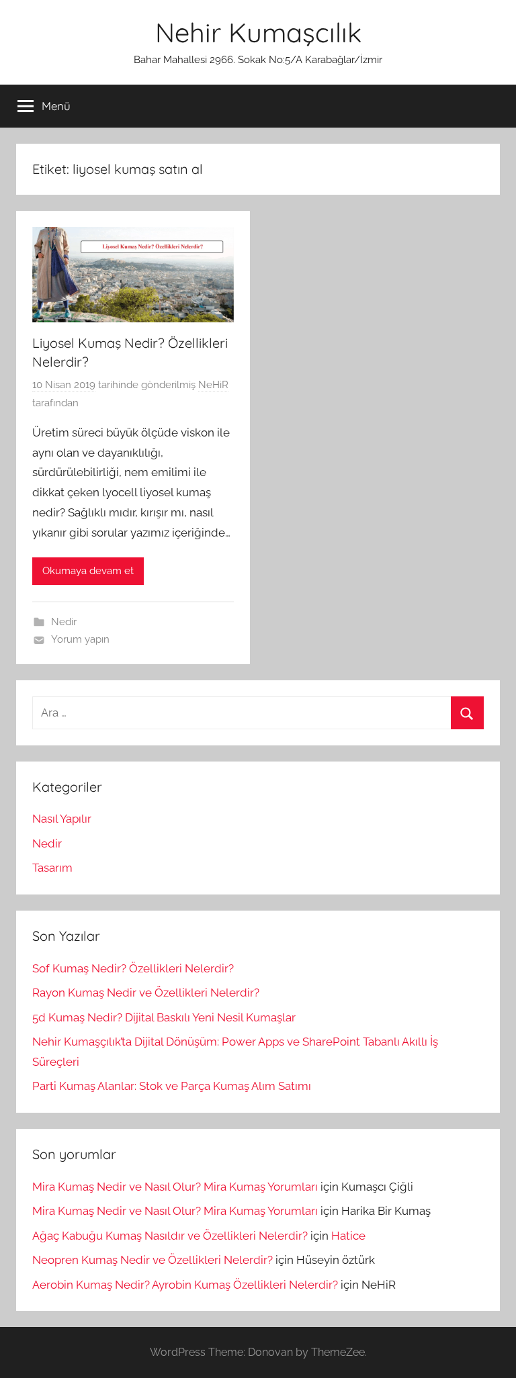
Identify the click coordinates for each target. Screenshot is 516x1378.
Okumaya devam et (88, 571)
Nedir (64, 622)
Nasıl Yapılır (61, 818)
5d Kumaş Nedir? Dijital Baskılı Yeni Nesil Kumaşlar (164, 1017)
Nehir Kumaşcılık (258, 32)
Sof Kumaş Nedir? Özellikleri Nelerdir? (133, 968)
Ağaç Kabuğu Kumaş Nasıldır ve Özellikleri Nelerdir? (170, 1235)
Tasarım (52, 867)
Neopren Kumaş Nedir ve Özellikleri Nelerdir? (152, 1260)
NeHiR (213, 385)
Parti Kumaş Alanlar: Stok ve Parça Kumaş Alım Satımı (171, 1086)
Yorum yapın (80, 639)
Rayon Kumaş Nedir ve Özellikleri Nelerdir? (145, 992)
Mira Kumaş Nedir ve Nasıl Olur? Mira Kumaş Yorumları (175, 1186)
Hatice (348, 1235)
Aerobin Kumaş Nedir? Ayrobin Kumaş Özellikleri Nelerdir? (185, 1284)
